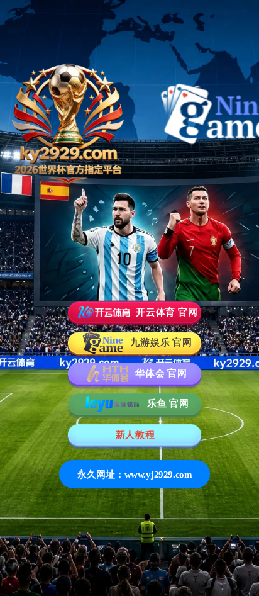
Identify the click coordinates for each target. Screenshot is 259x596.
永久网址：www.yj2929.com (134, 474)
